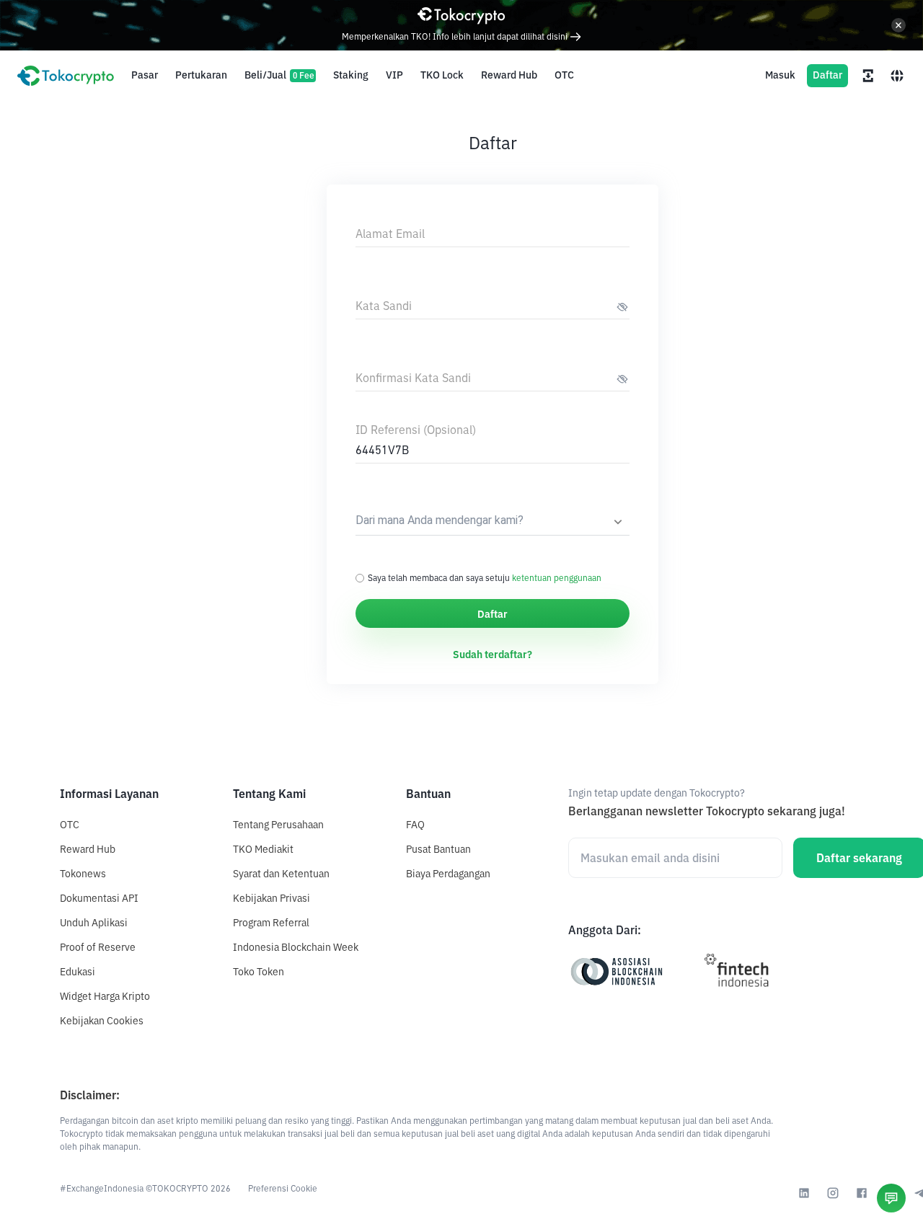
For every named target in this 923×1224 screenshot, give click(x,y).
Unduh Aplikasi (94, 922)
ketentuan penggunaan (556, 577)
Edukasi (77, 971)
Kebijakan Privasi (271, 898)
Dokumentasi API (99, 898)
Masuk (780, 74)
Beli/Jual (279, 74)
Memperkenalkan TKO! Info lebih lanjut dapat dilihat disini (456, 36)
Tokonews (83, 873)
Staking (350, 74)
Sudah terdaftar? (492, 654)
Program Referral (271, 922)
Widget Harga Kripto (105, 996)
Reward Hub (509, 74)
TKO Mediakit (263, 849)
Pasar (144, 74)
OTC (564, 74)
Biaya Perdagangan (448, 873)
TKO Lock (442, 74)
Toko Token (258, 971)
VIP (394, 74)
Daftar (827, 74)
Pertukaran (201, 74)
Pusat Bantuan (438, 849)
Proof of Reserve (98, 947)
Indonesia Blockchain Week (295, 947)
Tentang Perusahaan (278, 824)
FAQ (415, 824)
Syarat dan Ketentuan (281, 873)
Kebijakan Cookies (101, 1020)
